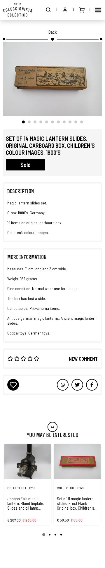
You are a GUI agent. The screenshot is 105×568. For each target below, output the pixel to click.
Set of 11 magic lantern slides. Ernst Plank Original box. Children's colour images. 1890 (75, 503)
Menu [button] (98, 10)
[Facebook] (77, 385)
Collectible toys (21, 488)
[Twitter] (92, 385)
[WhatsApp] (63, 385)
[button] (48, 10)
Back (52, 32)
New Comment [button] (83, 359)
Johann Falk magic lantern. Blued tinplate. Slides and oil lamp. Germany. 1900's (25, 503)
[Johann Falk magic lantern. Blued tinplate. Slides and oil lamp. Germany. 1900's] (27, 461)
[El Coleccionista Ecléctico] (17, 10)
